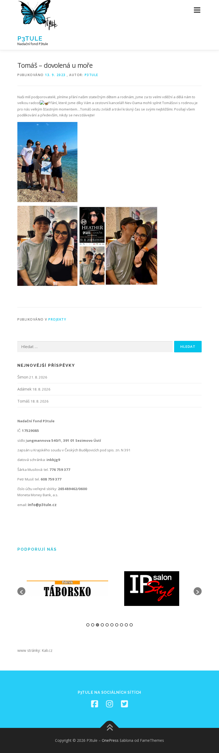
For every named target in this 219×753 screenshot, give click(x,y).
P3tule (29, 38)
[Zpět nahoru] (109, 728)
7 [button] (116, 624)
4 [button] (102, 624)
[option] (67, 589)
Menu (197, 9)
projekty (57, 319)
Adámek (24, 389)
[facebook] (95, 704)
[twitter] (124, 704)
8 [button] (121, 624)
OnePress (110, 740)
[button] (21, 591)
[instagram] (109, 704)
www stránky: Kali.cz (34, 650)
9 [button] (126, 624)
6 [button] (112, 624)
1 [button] (87, 624)
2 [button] (92, 624)
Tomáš (23, 401)
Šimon (22, 377)
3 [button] (97, 624)
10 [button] (131, 624)
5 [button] (107, 624)
